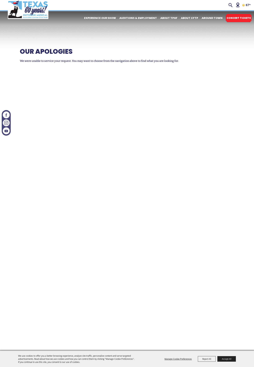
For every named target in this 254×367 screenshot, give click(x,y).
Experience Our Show (100, 18)
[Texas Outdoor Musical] (28, 9)
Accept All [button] (226, 358)
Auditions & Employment (138, 18)
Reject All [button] (206, 358)
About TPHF (168, 18)
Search (230, 5)
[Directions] (237, 5)
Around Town (212, 18)
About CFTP (189, 18)
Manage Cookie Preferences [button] (178, 358)
